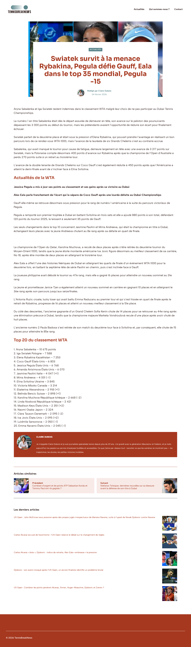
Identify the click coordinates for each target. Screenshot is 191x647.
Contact (178, 9)
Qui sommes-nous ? (159, 9)
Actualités (139, 9)
